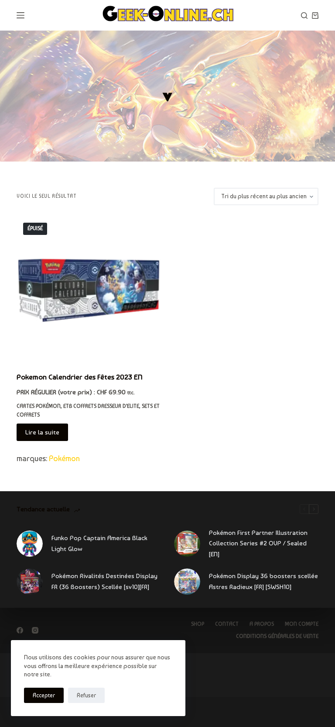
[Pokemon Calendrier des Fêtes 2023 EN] (89, 288)
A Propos (262, 624)
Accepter (44, 695)
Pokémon (64, 458)
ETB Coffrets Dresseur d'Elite (101, 406)
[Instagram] (35, 630)
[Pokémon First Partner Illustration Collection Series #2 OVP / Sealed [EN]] (187, 544)
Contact (227, 624)
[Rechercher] (304, 15)
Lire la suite (42, 432)
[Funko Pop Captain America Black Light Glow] (30, 544)
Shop (197, 624)
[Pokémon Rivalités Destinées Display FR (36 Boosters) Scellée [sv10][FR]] (30, 582)
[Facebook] (20, 630)
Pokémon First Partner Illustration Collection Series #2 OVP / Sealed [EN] (258, 543)
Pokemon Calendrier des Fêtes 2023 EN (80, 376)
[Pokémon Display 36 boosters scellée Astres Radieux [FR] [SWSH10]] (187, 582)
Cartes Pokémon (39, 406)
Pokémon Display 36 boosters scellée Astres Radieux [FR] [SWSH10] (263, 581)
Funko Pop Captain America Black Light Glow (99, 543)
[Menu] (20, 15)
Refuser (86, 695)
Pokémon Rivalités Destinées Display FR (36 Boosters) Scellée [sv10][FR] (104, 581)
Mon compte (301, 624)
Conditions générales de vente (277, 636)
